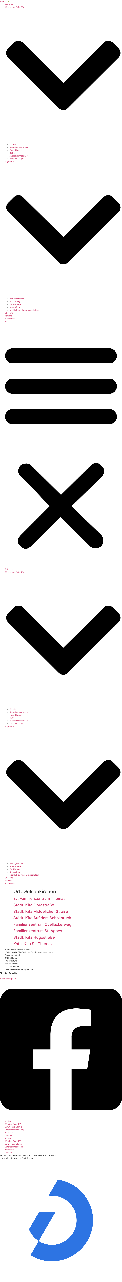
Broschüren (15, 307)
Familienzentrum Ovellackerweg (42, 924)
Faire (4, 1)
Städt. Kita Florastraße (33, 905)
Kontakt (8, 1121)
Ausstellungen (16, 301)
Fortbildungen (16, 304)
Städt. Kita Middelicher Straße (40, 911)
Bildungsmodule (17, 298)
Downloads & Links (13, 1127)
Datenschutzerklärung (15, 1129)
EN (6, 321)
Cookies (8, 1135)
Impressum (10, 1132)
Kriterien (13, 144)
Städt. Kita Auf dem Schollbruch (42, 918)
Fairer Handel (16, 150)
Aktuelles (9, 4)
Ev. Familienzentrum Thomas (39, 898)
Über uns (9, 313)
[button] (61, 445)
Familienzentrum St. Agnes (37, 930)
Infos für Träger (16, 158)
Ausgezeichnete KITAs (19, 156)
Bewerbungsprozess (19, 147)
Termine (8, 316)
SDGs (12, 153)
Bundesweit (10, 318)
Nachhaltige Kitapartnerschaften (24, 310)
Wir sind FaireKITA (13, 1124)
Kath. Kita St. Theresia (33, 943)
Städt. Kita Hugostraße (34, 937)
